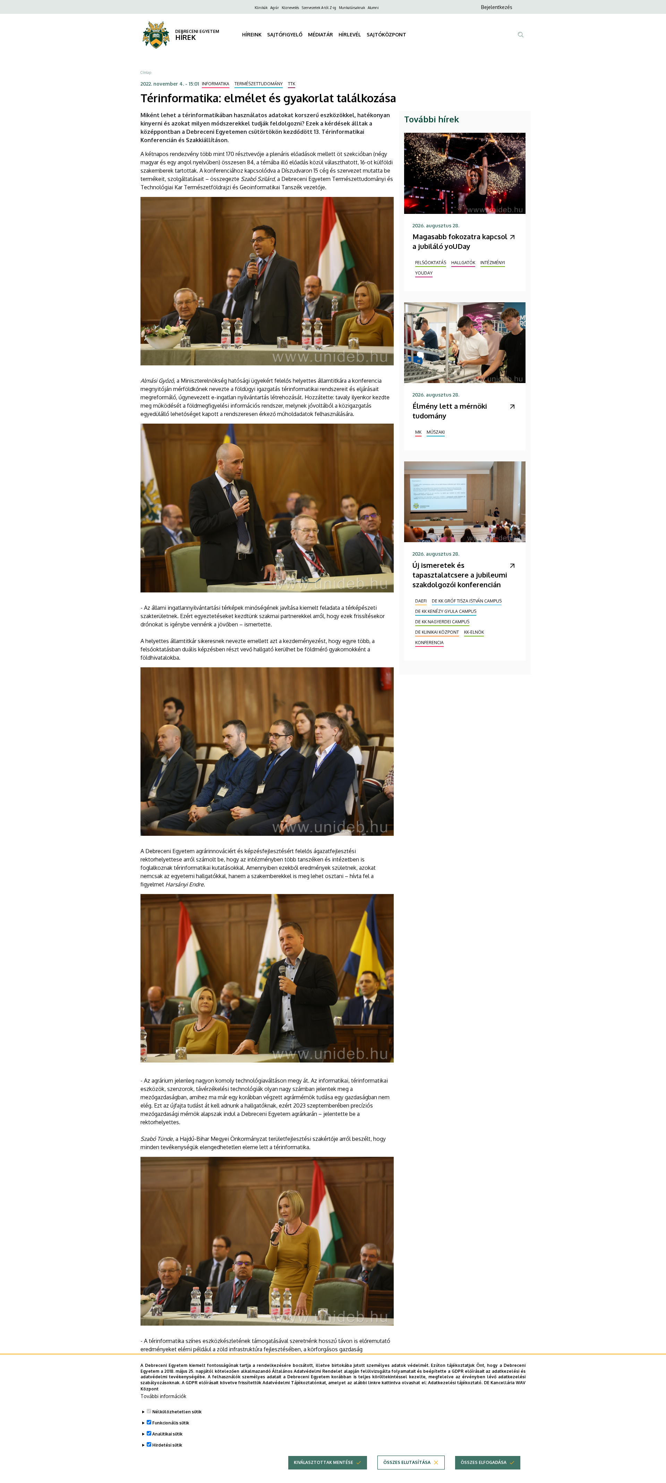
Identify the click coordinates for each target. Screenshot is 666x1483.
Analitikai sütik (167, 1434)
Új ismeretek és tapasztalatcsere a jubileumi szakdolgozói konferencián (459, 575)
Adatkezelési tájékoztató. (455, 1382)
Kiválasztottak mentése (323, 1462)
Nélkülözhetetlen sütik (177, 1411)
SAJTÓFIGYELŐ (284, 34)
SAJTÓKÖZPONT (386, 34)
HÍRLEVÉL (350, 34)
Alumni (373, 8)
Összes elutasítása (406, 1462)
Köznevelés (290, 8)
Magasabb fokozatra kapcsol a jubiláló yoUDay (459, 241)
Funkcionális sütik (170, 1422)
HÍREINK (252, 34)
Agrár (274, 8)
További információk (163, 1396)
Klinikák (261, 8)
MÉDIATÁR (320, 34)
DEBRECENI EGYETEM (197, 31)
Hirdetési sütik (167, 1445)
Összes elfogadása (483, 1462)
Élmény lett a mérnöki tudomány (449, 410)
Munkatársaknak (352, 8)
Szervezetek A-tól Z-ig (319, 8)
